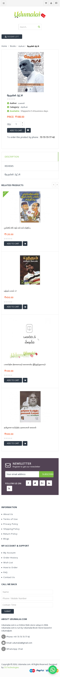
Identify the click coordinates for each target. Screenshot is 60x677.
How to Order (10, 567)
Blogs (6, 538)
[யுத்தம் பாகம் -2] (30, 269)
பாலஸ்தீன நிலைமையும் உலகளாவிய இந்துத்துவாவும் (25, 364)
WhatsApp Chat (14, 649)
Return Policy (10, 533)
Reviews (9, 166)
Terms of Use (10, 519)
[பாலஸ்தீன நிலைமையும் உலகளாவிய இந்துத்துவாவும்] (30, 338)
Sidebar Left (13, 36)
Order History (10, 557)
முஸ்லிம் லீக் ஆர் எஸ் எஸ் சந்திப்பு (17, 227)
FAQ (5, 572)
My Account (9, 552)
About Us (8, 514)
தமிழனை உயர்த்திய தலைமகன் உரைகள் (20, 427)
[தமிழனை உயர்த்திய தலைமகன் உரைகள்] (30, 406)
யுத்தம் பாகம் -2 (10, 290)
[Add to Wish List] (25, 243)
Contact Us (9, 577)
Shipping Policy (11, 529)
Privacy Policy (10, 524)
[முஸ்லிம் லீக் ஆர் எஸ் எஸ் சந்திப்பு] (30, 206)
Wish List (8, 562)
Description (12, 156)
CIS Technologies (11, 667)
